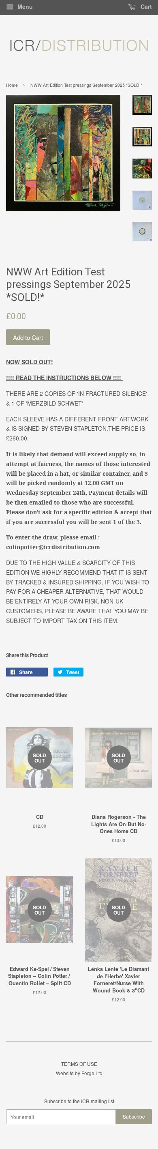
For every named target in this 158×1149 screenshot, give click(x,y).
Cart (145, 6)
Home (12, 85)
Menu (24, 6)
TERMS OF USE (79, 1063)
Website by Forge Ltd (79, 1073)
